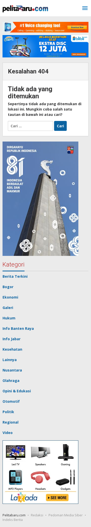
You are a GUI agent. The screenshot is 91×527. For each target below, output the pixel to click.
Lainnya (10, 359)
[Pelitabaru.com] (25, 8)
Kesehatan (12, 349)
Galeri (8, 307)
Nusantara (12, 370)
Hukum (9, 318)
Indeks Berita (13, 519)
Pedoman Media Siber (66, 515)
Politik (8, 411)
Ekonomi (10, 297)
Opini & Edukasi (17, 391)
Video (8, 432)
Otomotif (11, 401)
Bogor (8, 286)
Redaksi (37, 515)
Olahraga (11, 380)
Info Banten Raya (18, 328)
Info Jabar (11, 338)
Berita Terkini (15, 276)
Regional (10, 422)
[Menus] (84, 8)
